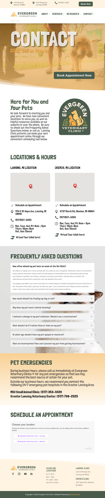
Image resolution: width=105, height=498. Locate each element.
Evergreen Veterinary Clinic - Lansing (32, 436)
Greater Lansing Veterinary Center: (33, 396)
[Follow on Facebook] (13, 473)
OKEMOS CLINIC (82, 478)
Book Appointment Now (74, 75)
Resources (73, 13)
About (45, 13)
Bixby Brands (75, 494)
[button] (31, 186)
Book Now (86, 4)
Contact (87, 13)
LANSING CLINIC (83, 468)
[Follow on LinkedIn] (31, 473)
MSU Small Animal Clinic (24, 392)
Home (12, 21)
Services (57, 13)
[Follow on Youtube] (25, 473)
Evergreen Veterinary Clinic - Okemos (32, 441)
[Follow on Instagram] (19, 473)
